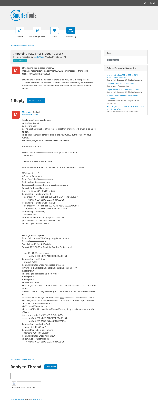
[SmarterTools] (23, 15)
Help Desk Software (17, 399)
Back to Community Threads (22, 45)
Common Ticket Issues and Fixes (120, 84)
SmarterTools (37, 399)
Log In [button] (153, 3)
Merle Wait (38, 57)
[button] (145, 3)
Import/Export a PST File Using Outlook (123, 90)
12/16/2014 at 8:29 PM (30, 115)
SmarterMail (113, 60)
